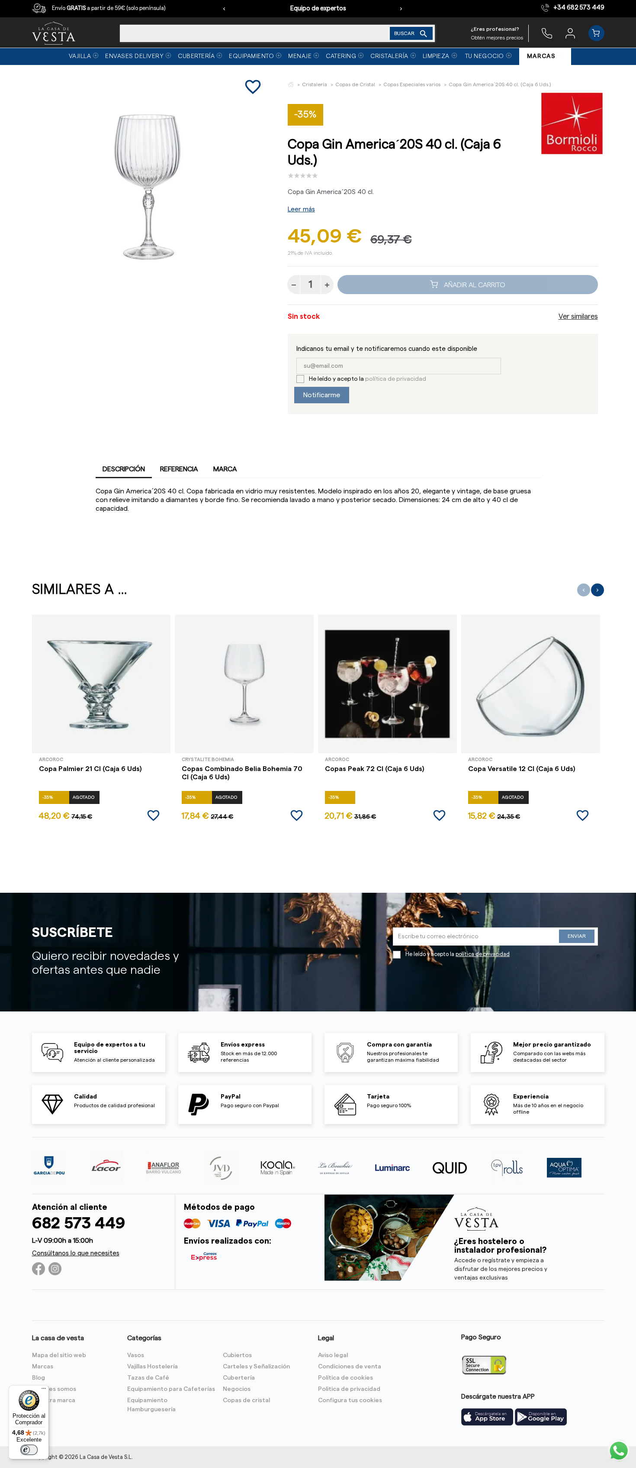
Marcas (42, 1367)
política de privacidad (395, 379)
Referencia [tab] (179, 469)
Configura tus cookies (350, 1400)
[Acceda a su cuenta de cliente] (570, 32)
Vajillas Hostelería (152, 1367)
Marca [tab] (225, 469)
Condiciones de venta (349, 1367)
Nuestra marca (53, 1400)
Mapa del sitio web (59, 1355)
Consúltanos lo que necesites (75, 1253)
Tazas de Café (148, 1378)
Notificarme (321, 395)
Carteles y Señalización (256, 1367)
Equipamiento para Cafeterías (171, 1389)
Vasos (135, 1355)
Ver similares (578, 316)
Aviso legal (333, 1355)
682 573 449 (78, 1223)
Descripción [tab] (124, 469)
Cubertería (239, 1378)
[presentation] (224, 8)
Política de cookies (345, 1378)
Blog (38, 1378)
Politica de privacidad (349, 1389)
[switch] (29, 1450)
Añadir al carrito (473, 284)
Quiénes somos (54, 1389)
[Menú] (44, 1390)
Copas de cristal (246, 1400)
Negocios (237, 1389)
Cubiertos (237, 1355)
